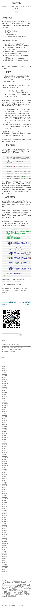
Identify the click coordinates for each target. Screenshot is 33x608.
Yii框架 (25, 588)
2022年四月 (4, 450)
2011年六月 (4, 530)
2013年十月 (4, 484)
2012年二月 (4, 515)
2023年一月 (4, 433)
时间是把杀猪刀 (10, 592)
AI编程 (27, 581)
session (18, 588)
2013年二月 (4, 495)
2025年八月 (4, 389)
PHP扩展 (8, 587)
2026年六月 (4, 370)
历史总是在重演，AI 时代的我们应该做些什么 (12, 348)
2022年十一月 (5, 437)
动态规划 (8, 590)
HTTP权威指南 (14, 290)
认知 (19, 594)
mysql (15, 585)
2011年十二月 (5, 519)
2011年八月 (4, 526)
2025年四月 (4, 396)
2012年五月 (4, 510)
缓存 (25, 290)
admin (5, 292)
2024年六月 (4, 415)
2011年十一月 (5, 521)
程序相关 (20, 288)
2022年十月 (4, 439)
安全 (19, 590)
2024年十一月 (5, 405)
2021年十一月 (5, 459)
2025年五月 (4, 394)
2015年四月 (4, 471)
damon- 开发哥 (5, 605)
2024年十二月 (5, 403)
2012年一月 (4, 517)
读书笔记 (10, 596)
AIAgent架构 (20, 581)
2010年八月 (4, 549)
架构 (15, 592)
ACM (4, 581)
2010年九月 (4, 547)
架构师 (18, 592)
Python (9, 588)
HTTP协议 (7, 290)
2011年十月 (4, 523)
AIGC (24, 581)
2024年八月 (4, 411)
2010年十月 (4, 545)
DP (5, 583)
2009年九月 (4, 569)
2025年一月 (4, 402)
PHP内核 (24, 585)
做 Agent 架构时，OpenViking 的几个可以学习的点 (13, 351)
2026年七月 (4, 368)
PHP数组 (13, 587)
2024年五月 (4, 416)
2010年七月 (4, 551)
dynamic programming (16, 583)
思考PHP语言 (23, 590)
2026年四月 (4, 374)
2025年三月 (4, 398)
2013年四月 (4, 491)
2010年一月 (4, 562)
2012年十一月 (5, 500)
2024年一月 (4, 424)
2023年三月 (4, 430)
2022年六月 (4, 446)
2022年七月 (4, 444)
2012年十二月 (5, 498)
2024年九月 (4, 409)
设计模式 (24, 594)
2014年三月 (4, 476)
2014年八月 (4, 472)
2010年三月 (4, 558)
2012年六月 (4, 508)
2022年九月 (4, 441)
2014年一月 (4, 480)
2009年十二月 (5, 564)
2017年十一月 (5, 463)
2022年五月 (4, 448)
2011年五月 (4, 532)
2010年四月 (4, 556)
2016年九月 (4, 467)
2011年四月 (4, 534)
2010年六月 (4, 553)
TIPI (22, 589)
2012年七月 (4, 506)
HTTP (3, 290)
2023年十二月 (5, 426)
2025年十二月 (5, 381)
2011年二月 (4, 538)
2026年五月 (4, 372)
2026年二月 (4, 377)
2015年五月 (4, 469)
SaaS (15, 589)
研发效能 (8, 594)
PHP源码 (20, 586)
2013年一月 (4, 497)
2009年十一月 (5, 566)
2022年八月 (4, 443)
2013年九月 (4, 485)
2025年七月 (4, 390)
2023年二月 (4, 431)
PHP (19, 585)
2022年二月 (4, 454)
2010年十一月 (5, 543)
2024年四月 (4, 418)
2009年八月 (4, 571)
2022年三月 (4, 452)
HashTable (5, 585)
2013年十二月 (5, 482)
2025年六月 (4, 392)
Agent (8, 581)
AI (10, 581)
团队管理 (15, 590)
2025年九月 (4, 387)
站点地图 (21, 605)
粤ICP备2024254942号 (13, 605)
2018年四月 (4, 461)
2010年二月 (4, 560)
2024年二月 (4, 422)
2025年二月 (4, 400)
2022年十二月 (5, 435)
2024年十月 (4, 407)
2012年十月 (4, 502)
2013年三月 (4, 493)
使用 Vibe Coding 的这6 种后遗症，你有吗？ (12, 349)
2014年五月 (4, 474)
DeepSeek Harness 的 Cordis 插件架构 (10, 344)
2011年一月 (4, 540)
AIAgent (14, 581)
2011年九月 (4, 525)
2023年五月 (4, 428)
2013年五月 (4, 489)
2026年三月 (4, 375)
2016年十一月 (5, 465)
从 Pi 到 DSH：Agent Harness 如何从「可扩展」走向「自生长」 (16, 346)
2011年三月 (4, 536)
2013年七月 (4, 487)
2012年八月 (4, 504)
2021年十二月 (5, 457)
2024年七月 (4, 413)
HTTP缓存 (21, 290)
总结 (27, 590)
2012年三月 (4, 513)
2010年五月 (4, 554)
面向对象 (14, 596)
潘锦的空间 (16, 3)
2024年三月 (4, 420)
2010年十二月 (5, 541)
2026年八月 (4, 366)
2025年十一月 (5, 383)
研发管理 (14, 594)
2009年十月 (4, 567)
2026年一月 (4, 379)
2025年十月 (4, 385)
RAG (12, 588)
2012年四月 (4, 512)
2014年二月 (4, 478)
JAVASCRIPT (11, 585)
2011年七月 (4, 528)
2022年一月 (4, 456)
